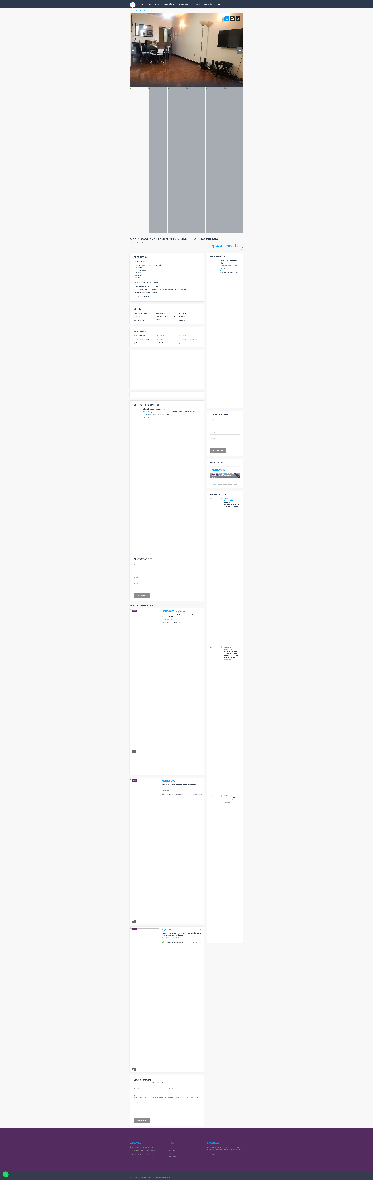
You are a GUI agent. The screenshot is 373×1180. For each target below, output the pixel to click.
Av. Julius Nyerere (168, 787)
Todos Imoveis (173, 1157)
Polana (132, 242)
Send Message (142, 595)
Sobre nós (208, 4)
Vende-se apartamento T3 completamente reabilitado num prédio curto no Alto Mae (231, 654)
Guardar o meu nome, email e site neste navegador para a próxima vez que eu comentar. (166, 1097)
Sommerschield (168, 619)
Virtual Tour (183, 4)
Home (131, 11)
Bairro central (227, 659)
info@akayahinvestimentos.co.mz (156, 412)
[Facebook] (144, 417)
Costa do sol (227, 802)
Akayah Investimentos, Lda (154, 409)
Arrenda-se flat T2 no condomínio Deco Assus (232, 799)
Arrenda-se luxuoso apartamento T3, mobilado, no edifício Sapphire (224, 474)
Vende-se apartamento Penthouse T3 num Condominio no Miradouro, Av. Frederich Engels (182, 934)
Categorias (153, 4)
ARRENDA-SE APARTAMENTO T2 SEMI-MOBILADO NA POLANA (232, 505)
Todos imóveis (169, 4)
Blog (218, 4)
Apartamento (148, 11)
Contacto (196, 4)
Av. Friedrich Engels (169, 937)
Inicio (170, 1147)
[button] (6, 1174)
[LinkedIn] (148, 417)
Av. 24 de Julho (139, 242)
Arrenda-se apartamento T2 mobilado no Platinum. (179, 785)
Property (139, 11)
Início (143, 4)
